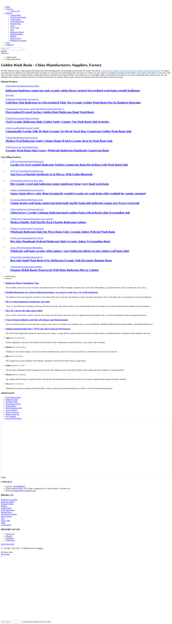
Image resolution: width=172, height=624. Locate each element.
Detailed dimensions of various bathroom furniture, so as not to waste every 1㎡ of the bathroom (52, 292)
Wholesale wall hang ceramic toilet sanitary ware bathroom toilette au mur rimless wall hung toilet (69, 250)
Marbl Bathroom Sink (14, 408)
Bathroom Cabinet (17, 32)
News (8, 43)
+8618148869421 (19, 486)
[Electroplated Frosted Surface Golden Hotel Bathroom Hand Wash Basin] (35, 109)
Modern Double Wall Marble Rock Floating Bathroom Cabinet (48, 222)
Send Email (5, 554)
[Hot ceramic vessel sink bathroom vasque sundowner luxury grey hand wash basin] (26, 181)
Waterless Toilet (11, 402)
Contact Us (10, 45)
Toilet (12, 26)
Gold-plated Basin (17, 22)
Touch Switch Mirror (13, 419)
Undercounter (15, 19)
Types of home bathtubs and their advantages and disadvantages (37, 320)
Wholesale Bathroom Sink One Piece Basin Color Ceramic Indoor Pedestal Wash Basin (62, 231)
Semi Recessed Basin (18, 17)
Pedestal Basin (15, 24)
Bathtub (13, 36)
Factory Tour (15, 11)
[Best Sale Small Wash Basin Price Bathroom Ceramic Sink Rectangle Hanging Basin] (26, 257)
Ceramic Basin (106, 71)
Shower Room (15, 38)
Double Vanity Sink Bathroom (124, 71)
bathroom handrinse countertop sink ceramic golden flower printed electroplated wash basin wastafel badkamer (73, 90)
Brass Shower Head (13, 404)
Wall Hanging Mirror (13, 397)
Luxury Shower (11, 410)
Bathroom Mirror (16, 34)
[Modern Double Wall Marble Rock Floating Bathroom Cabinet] (31, 219)
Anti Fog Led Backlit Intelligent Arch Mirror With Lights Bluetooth (51, 174)
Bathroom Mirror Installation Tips (22, 283)
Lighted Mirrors (142, 71)
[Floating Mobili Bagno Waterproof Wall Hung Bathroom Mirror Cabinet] (26, 267)
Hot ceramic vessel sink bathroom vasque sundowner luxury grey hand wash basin (59, 183)
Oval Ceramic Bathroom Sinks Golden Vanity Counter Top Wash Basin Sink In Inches (57, 121)
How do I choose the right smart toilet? (24, 310)
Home (8, 7)
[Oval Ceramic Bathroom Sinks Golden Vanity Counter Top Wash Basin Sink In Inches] (22, 119)
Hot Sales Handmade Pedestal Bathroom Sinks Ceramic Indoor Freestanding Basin (60, 241)
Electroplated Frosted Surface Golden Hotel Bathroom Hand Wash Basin (50, 112)
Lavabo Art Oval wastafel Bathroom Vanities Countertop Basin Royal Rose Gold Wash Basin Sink (69, 164)
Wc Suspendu (11, 416)
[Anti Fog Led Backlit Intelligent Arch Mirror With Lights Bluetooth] (26, 171)
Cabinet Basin (15, 15)
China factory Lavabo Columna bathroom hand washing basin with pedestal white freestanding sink (70, 212)
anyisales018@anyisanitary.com (24, 491)
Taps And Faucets (12, 412)
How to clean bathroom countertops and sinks (28, 301)
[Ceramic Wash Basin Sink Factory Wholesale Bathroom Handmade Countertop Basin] (22, 147)
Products (9, 13)
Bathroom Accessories (18, 40)
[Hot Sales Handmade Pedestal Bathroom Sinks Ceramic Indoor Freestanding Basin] (26, 238)
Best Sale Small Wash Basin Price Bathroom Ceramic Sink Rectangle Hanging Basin (61, 260)
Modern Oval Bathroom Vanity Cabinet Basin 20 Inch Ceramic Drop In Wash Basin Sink (59, 140)
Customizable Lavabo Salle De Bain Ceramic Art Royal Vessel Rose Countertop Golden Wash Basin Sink (68, 131)
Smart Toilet (5, 521)
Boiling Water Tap (12, 414)
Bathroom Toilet (12, 400)
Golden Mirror (11, 406)
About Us (9, 9)
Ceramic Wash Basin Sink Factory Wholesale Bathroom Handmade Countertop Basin (57, 150)
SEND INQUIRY (7, 544)
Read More (10, 95)
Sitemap (40, 548)
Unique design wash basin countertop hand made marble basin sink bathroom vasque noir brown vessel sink (74, 202)
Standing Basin (154, 71)
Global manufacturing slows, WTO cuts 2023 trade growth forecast (38, 329)
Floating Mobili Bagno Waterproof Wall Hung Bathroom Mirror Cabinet (54, 269)
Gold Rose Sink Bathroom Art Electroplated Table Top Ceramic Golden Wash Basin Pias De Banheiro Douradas (73, 102)
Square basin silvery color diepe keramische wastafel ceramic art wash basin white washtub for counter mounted (78, 193)
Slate (12, 30)
